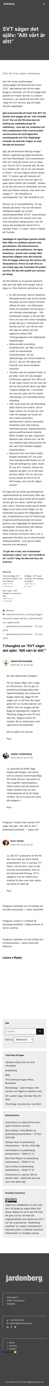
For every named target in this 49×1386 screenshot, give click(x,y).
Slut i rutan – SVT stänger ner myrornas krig (12, 593)
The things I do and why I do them (23, 1104)
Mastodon (8, 1352)
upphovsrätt (13, 622)
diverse (10, 610)
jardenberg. (11, 1070)
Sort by (9, 1039)
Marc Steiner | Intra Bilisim (19, 1130)
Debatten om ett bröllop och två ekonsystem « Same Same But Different (23, 943)
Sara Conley (11, 1166)
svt (4, 622)
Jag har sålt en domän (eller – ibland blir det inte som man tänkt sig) (22, 1178)
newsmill (7, 618)
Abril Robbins (12, 1150)
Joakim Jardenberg (21, 754)
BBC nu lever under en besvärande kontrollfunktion (26, 351)
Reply (9, 739)
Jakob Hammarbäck (21, 661)
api (15, 179)
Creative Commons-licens (22, 534)
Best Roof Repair (14, 1158)
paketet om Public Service (16, 95)
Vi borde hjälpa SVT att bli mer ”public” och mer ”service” (12, 578)
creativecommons (15, 614)
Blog (7, 1075)
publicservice (35, 618)
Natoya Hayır (12, 1142)
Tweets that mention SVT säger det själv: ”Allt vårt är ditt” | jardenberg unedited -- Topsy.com (21, 826)
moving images (34, 614)
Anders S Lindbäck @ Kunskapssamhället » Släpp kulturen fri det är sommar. (23, 924)
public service (20, 618)
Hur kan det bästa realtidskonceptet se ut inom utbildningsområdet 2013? (22, 211)
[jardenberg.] (9, 3)
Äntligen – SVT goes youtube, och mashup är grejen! (34, 578)
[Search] (40, 1031)
